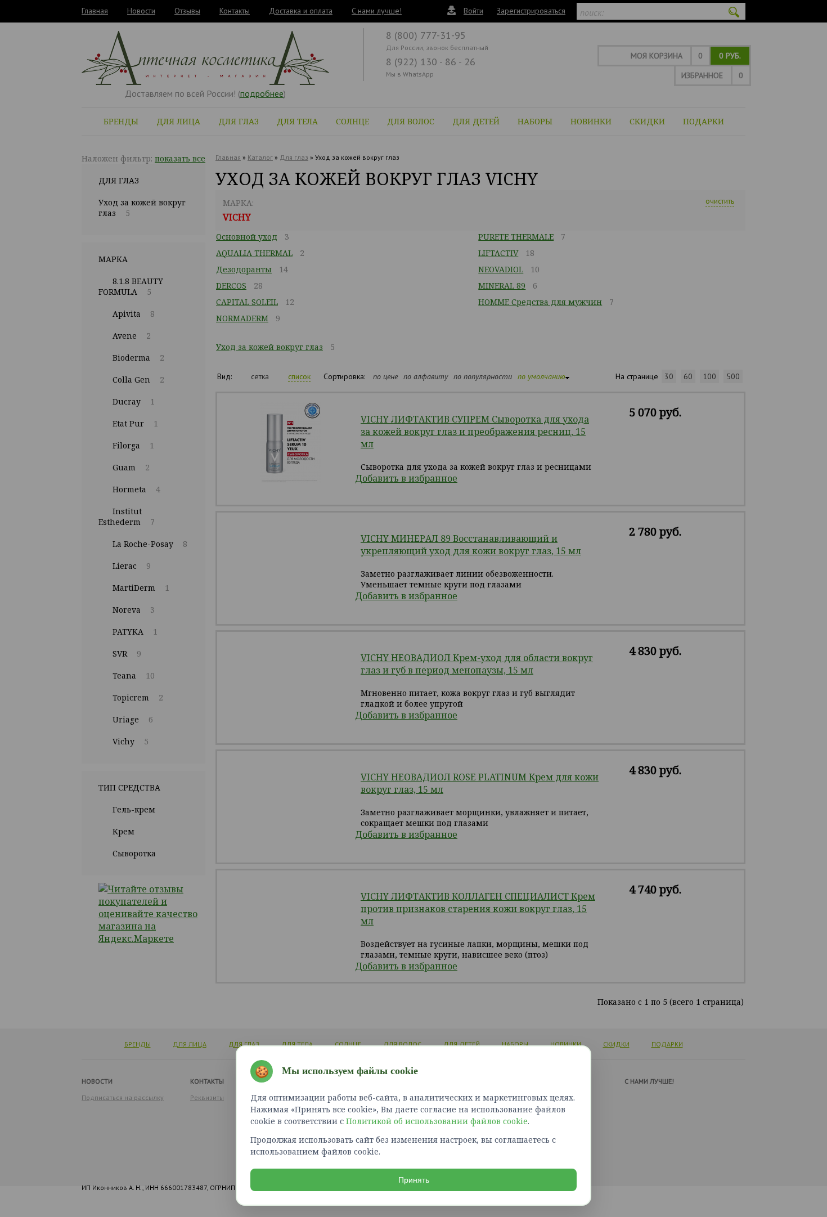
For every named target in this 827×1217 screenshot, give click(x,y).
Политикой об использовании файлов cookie (437, 1121)
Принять (413, 1179)
